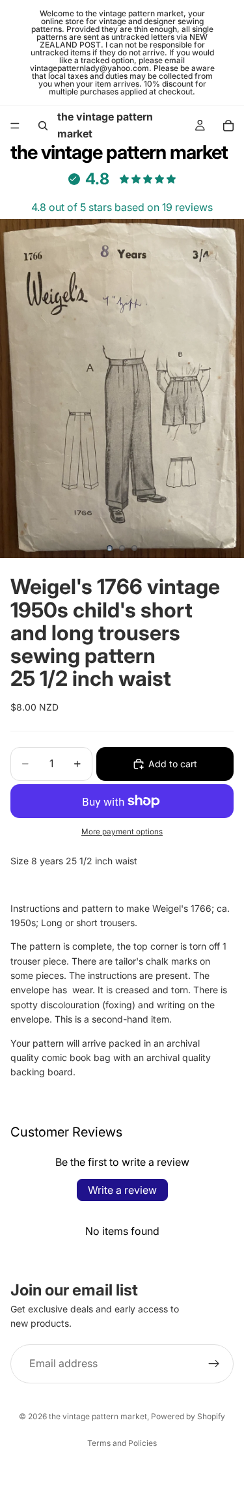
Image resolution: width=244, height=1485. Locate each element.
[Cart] (228, 125)
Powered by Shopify (188, 1416)
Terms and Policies (122, 1443)
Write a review (122, 1189)
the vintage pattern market (98, 1416)
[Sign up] (214, 1364)
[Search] (43, 125)
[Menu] (15, 126)
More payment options (122, 831)
